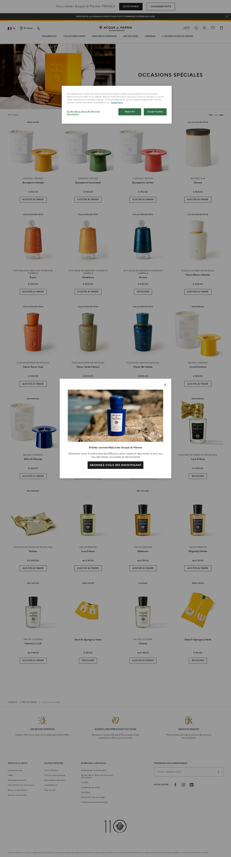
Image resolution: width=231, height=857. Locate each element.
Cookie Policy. (117, 102)
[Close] (165, 385)
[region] (117, 105)
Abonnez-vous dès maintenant (116, 465)
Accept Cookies (155, 111)
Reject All (130, 111)
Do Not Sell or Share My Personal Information (83, 113)
